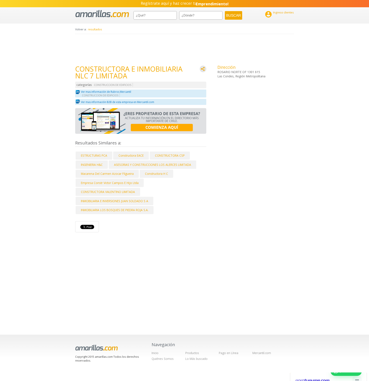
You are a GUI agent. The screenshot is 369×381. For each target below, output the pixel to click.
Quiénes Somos (163, 359)
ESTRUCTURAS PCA (94, 155)
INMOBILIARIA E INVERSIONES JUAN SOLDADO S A (114, 201)
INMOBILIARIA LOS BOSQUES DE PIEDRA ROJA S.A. (114, 210)
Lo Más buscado (196, 359)
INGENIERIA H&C (92, 165)
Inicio (155, 353)
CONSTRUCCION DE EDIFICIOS (113, 85)
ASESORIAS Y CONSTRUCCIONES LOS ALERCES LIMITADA (152, 165)
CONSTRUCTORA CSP (170, 155)
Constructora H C (156, 174)
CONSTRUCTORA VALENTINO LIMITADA (108, 192)
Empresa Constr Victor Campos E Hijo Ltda (110, 183)
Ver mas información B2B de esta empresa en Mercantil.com (117, 102)
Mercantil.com (261, 353)
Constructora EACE (131, 155)
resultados (95, 29)
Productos (192, 353)
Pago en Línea (228, 353)
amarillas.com (102, 13)
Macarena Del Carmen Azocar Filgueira (107, 174)
